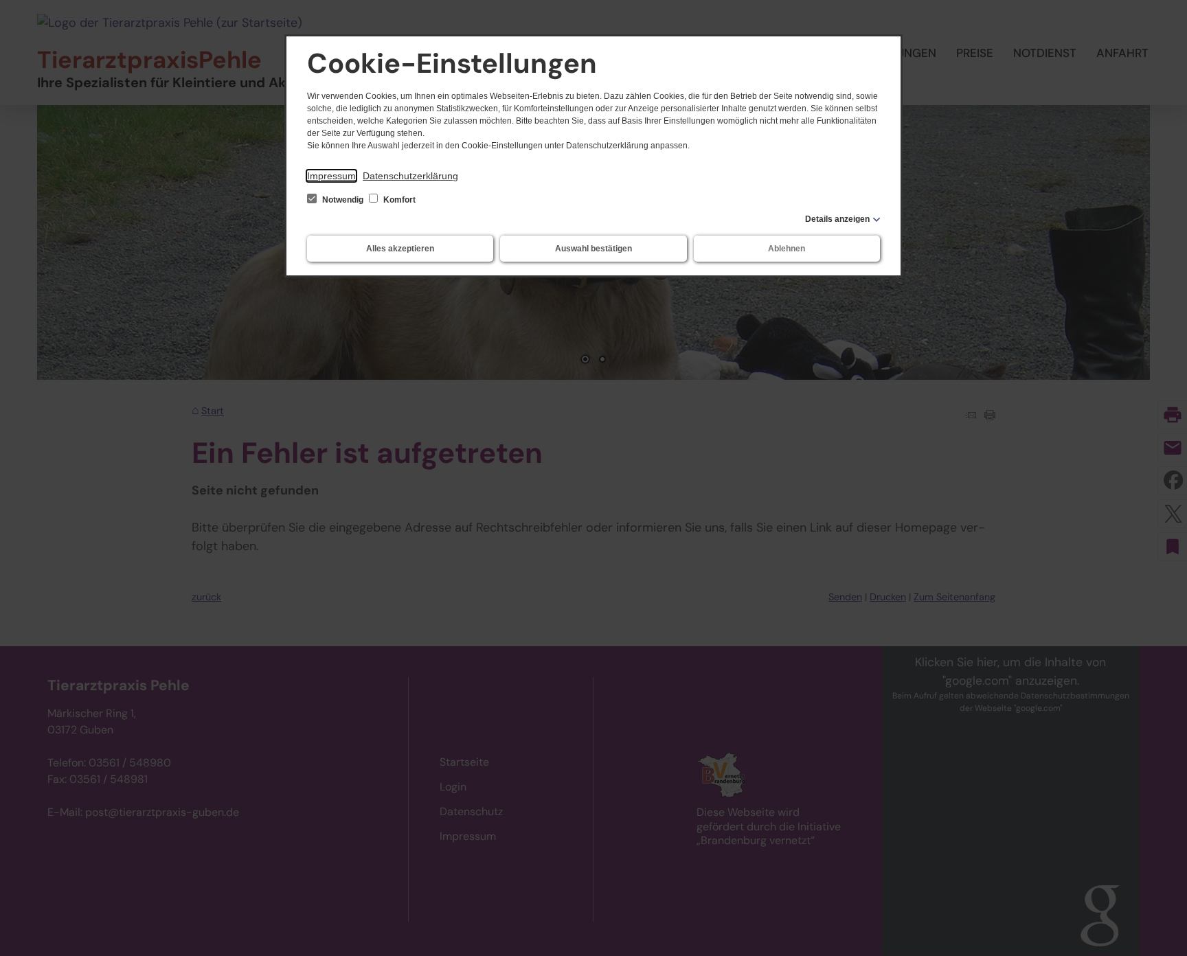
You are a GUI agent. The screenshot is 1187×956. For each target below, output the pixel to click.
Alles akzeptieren (400, 248)
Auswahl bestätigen (593, 248)
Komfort (398, 200)
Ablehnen (786, 248)
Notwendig (342, 200)
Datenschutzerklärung (410, 175)
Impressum (331, 175)
